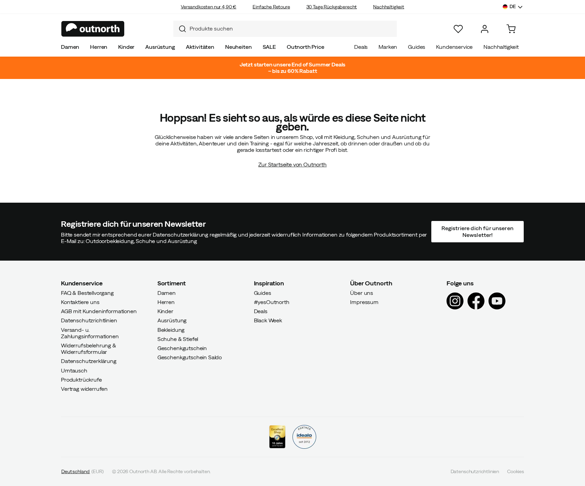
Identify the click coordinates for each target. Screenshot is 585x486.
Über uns (361, 292)
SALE (269, 47)
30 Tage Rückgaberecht (331, 6)
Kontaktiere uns (80, 302)
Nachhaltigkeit (388, 6)
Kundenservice (454, 47)
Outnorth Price (305, 47)
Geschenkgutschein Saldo (189, 357)
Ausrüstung (160, 47)
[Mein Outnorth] (484, 29)
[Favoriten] (458, 29)
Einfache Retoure (271, 6)
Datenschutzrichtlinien (89, 320)
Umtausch (74, 370)
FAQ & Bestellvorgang (87, 292)
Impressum (364, 302)
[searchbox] (291, 28)
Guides (416, 47)
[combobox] (285, 29)
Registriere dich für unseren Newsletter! (477, 231)
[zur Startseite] (93, 29)
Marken (387, 47)
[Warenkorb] (511, 29)
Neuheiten (238, 47)
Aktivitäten (200, 47)
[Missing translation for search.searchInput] (179, 28)
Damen (70, 47)
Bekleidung (171, 329)
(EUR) (82, 471)
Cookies (515, 471)
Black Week (268, 320)
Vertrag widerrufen (84, 389)
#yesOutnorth (271, 302)
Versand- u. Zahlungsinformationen (90, 332)
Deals (361, 47)
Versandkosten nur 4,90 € (208, 6)
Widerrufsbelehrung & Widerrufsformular (88, 348)
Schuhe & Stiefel (177, 339)
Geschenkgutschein (182, 348)
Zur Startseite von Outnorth (292, 164)
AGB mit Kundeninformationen (99, 311)
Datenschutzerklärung (88, 361)
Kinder (126, 47)
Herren (98, 47)
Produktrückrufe (81, 379)
